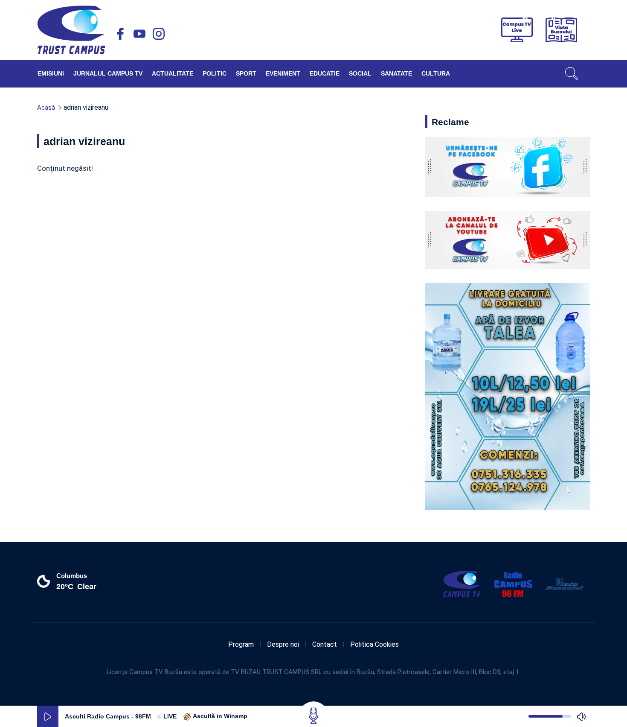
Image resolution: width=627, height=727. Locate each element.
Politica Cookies (374, 644)
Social (360, 73)
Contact (324, 644)
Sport (246, 73)
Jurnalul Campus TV (107, 73)
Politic (214, 73)
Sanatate (396, 73)
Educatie (325, 73)
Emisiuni (51, 73)
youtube (139, 33)
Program (241, 644)
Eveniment (283, 73)
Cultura (435, 73)
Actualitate (172, 73)
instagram (158, 33)
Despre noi (283, 644)
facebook (120, 33)
